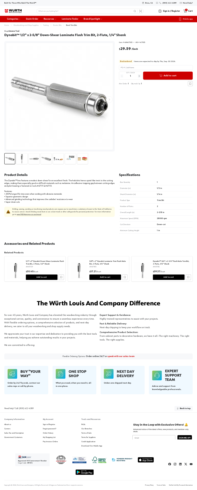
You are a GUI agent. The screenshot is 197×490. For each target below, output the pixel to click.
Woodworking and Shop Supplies (26, 25)
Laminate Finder (70, 19)
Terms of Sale (86, 433)
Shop (11, 31)
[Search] (134, 11)
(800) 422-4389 (26, 408)
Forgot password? (49, 429)
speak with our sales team (121, 356)
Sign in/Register (49, 424)
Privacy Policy (149, 485)
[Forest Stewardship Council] (99, 460)
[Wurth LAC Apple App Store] (146, 460)
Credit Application (88, 442)
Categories (12, 19)
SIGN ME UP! (185, 438)
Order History (48, 433)
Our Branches (86, 429)
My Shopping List (49, 437)
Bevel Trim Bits (71, 25)
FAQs (83, 424)
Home (6, 25)
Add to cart (41, 277)
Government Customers (13, 437)
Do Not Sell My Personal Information (181, 485)
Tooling (46, 25)
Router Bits (57, 25)
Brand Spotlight (92, 19)
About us (7, 424)
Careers (7, 429)
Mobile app (188, 19)
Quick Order (32, 19)
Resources (49, 19)
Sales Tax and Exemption (14, 433)
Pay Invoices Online (50, 442)
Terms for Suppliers (88, 437)
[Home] (13, 11)
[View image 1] (59, 96)
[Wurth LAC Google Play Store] (84, 472)
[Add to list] (61, 277)
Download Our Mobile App (91, 446)
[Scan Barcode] (140, 11)
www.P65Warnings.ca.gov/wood (29, 214)
